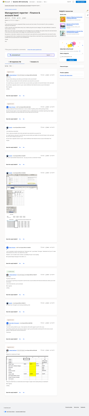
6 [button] (13, 127)
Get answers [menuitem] (39, 1)
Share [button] (20, 18)
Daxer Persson (12, 107)
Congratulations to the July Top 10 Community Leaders (74, 32)
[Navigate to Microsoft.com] (6, 2)
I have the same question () (34, 49)
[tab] (14, 62)
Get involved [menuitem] (32, 1)
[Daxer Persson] (7, 107)
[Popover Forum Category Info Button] (79, 51)
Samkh (17, 20)
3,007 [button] (17, 107)
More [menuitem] (45, 1)
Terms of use (76, 407)
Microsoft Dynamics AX (67, 56)
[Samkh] (7, 128)
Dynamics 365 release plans (66, 75)
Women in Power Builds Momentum (72, 24)
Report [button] (25, 18)
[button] (69, 2)
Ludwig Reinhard (13, 75)
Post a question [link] (81, 1)
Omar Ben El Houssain (14, 323)
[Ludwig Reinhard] (7, 75)
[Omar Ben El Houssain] (7, 323)
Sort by (6, 66)
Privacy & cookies (68, 407)
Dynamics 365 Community (20, 2)
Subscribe (72, 60)
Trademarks (83, 407)
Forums (16, 5)
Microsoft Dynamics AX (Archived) (24, 5)
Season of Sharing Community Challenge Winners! (74, 18)
